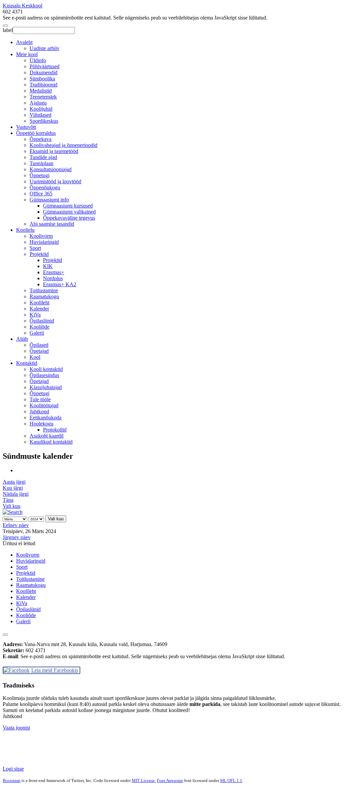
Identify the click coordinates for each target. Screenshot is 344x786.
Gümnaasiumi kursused (68, 206)
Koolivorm (41, 236)
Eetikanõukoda (45, 417)
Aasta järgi (14, 482)
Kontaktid (26, 363)
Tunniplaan (41, 163)
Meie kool (27, 54)
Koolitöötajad (44, 405)
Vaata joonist (16, 728)
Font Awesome (170, 780)
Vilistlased (40, 115)
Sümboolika (42, 78)
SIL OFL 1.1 (231, 780)
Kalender (39, 308)
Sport (35, 248)
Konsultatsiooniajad (51, 169)
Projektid (39, 254)
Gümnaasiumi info (49, 199)
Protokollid (55, 430)
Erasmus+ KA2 (59, 284)
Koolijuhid (41, 109)
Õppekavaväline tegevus (69, 218)
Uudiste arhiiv (44, 48)
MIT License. (144, 780)
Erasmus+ (53, 272)
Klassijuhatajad (46, 387)
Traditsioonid (43, 84)
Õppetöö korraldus (36, 133)
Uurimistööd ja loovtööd (55, 181)
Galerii (37, 333)
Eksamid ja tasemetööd (54, 151)
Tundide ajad (43, 157)
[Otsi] (13, 512)
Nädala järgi (16, 494)
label (8, 30)
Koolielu (25, 230)
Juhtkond (39, 411)
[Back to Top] (5, 635)
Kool (35, 357)
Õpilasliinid (42, 321)
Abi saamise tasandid (52, 224)
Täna (8, 500)
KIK (48, 266)
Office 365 (41, 193)
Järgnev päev (17, 537)
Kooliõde (39, 327)
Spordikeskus (44, 121)
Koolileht (39, 302)
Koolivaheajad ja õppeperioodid (63, 145)
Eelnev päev (16, 525)
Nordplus (53, 278)
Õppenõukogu (45, 187)
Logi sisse (13, 769)
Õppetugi (39, 175)
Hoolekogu (41, 423)
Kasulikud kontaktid (51, 442)
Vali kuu (11, 506)
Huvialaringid (44, 242)
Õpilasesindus (44, 375)
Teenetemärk (43, 97)
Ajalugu (38, 103)
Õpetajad (39, 351)
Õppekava (40, 139)
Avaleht (24, 42)
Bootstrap (11, 780)
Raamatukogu (44, 296)
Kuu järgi (13, 488)
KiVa (35, 314)
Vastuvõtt (26, 127)
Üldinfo (38, 60)
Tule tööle (40, 399)
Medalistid (41, 90)
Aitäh (22, 339)
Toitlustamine (44, 290)
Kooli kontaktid (46, 369)
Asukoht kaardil (46, 436)
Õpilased (39, 345)
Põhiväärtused (44, 66)
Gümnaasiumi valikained (69, 212)
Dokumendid (43, 72)
